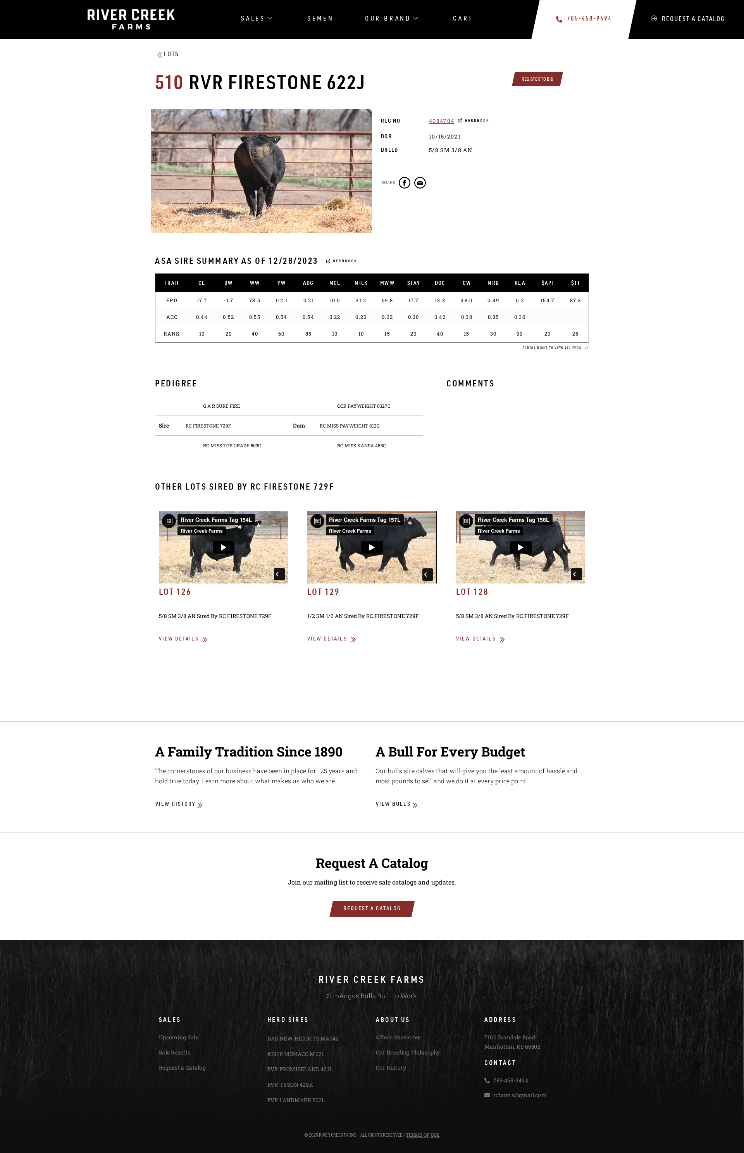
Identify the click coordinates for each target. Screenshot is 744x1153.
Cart (463, 19)
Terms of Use (423, 1135)
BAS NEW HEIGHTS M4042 (303, 1038)
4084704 (441, 121)
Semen (320, 19)
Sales (253, 19)
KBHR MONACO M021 (295, 1054)
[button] (555, 349)
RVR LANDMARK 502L (296, 1100)
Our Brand (388, 19)
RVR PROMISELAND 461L (299, 1069)
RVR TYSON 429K (290, 1084)
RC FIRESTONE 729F (208, 425)
